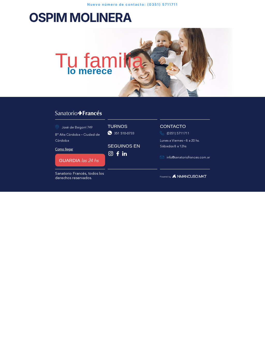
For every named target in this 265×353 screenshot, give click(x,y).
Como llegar (64, 149)
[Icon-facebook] (117, 153)
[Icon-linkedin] (124, 153)
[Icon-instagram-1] (111, 153)
